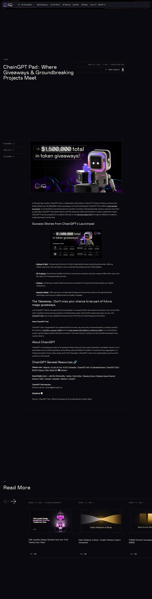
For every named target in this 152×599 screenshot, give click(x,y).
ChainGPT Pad (37, 316)
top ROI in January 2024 (52, 330)
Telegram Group (89, 376)
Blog (47, 370)
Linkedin (71, 379)
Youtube (48, 379)
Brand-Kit (53, 370)
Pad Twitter (77, 376)
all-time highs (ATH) (85, 214)
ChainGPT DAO (113, 367)
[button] (25, 5)
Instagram (56, 379)
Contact (63, 370)
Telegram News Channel (105, 376)
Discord (35, 379)
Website (46, 367)
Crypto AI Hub (56, 367)
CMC (41, 379)
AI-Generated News (97, 367)
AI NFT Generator (70, 367)
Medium (64, 379)
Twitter (69, 376)
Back (6, 59)
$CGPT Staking (38, 370)
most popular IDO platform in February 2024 (85, 330)
